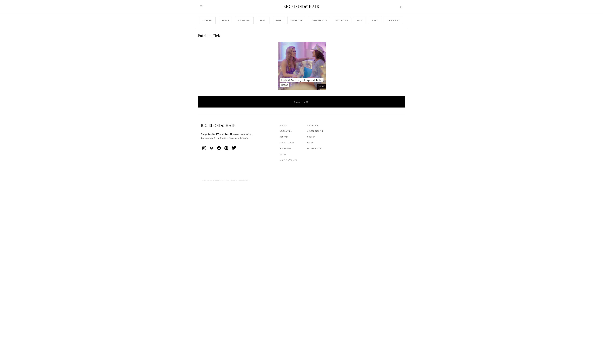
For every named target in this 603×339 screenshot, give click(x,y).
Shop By (311, 137)
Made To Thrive (244, 180)
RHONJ (263, 20)
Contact (284, 137)
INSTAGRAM (342, 20)
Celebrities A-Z (315, 131)
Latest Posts (314, 148)
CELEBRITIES (244, 20)
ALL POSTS (207, 20)
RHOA (278, 20)
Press (310, 143)
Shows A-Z (312, 125)
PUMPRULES (296, 20)
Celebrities (286, 131)
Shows (283, 125)
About (283, 154)
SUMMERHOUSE (319, 20)
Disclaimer (285, 148)
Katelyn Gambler (231, 180)
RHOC (359, 20)
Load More (301, 101)
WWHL (375, 20)
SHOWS (225, 20)
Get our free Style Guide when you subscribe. (225, 138)
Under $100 (393, 20)
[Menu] (201, 6)
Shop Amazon (287, 143)
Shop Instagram (288, 160)
